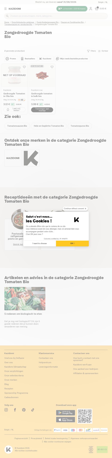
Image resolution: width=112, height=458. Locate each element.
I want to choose (40, 243)
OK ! (72, 243)
